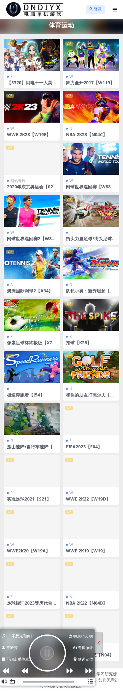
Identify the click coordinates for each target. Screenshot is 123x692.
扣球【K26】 (78, 343)
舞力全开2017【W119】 (90, 83)
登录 (98, 9)
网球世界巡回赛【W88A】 (88, 189)
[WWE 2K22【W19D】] (91, 471)
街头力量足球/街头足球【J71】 (89, 241)
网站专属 (18, 180)
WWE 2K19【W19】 (86, 551)
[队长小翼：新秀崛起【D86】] (91, 263)
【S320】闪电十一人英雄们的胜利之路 (32, 85)
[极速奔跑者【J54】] (32, 367)
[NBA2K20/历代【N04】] (91, 627)
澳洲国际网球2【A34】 (30, 291)
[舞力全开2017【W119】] (91, 55)
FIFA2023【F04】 (84, 447)
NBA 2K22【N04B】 (86, 603)
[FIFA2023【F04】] (91, 419)
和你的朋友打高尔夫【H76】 (91, 397)
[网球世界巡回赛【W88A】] (91, 159)
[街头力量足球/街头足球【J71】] (91, 211)
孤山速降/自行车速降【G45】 (31, 449)
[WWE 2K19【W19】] (91, 523)
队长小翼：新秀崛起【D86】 (91, 293)
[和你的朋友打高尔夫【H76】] (91, 367)
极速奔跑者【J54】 (25, 395)
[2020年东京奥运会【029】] (32, 159)
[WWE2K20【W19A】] (32, 523)
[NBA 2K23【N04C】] (91, 107)
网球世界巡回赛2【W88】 (29, 241)
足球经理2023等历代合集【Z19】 (32, 605)
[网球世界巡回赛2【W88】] (32, 211)
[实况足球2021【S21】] (32, 471)
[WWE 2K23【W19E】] (32, 107)
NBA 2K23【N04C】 (86, 134)
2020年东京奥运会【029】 (30, 189)
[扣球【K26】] (91, 315)
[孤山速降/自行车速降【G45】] (32, 419)
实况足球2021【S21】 (29, 499)
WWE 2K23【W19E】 (29, 134)
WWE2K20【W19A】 (28, 551)
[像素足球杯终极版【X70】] (32, 315)
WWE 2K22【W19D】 (88, 499)
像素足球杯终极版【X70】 (29, 345)
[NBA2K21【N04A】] (32, 627)
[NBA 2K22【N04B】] (91, 575)
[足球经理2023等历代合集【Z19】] (32, 575)
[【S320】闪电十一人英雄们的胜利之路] (32, 55)
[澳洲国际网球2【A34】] (32, 263)
